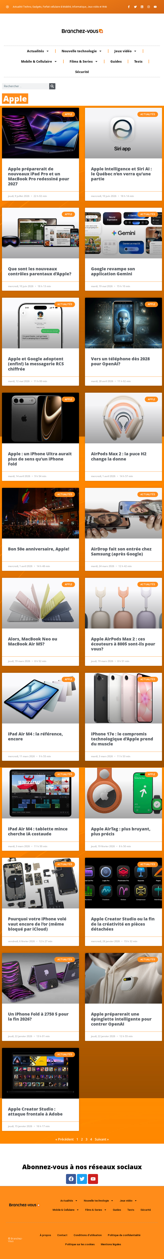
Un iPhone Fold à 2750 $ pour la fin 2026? (38, 1016)
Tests (138, 61)
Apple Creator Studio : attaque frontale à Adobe (35, 1111)
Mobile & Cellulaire (36, 61)
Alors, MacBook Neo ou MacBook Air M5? (32, 641)
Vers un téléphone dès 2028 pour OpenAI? (120, 361)
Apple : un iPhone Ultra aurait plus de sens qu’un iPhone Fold (40, 458)
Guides (116, 61)
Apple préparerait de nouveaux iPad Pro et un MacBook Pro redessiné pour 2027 (38, 176)
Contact (62, 1235)
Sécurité (82, 72)
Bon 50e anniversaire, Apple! (38, 549)
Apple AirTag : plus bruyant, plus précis (120, 831)
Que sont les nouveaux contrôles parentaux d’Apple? (39, 271)
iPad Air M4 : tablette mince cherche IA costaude (38, 831)
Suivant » (102, 1139)
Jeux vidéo (123, 51)
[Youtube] (155, 7)
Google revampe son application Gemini (113, 271)
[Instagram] (148, 7)
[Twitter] (135, 7)
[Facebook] (71, 1179)
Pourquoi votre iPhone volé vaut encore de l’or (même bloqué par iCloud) (37, 924)
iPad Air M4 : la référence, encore (35, 736)
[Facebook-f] (129, 7)
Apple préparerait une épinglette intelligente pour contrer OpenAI (121, 1019)
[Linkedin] (142, 7)
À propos (45, 1235)
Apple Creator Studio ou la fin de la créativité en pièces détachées (123, 924)
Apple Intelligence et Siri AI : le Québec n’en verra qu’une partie (121, 174)
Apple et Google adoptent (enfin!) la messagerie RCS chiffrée (36, 364)
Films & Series (81, 61)
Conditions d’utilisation (88, 1235)
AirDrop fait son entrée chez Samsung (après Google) (121, 551)
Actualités (35, 51)
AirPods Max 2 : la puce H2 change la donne (118, 456)
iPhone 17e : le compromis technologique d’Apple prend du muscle (122, 739)
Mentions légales (111, 1244)
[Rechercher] (52, 86)
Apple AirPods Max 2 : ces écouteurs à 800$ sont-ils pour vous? (123, 644)
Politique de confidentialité (124, 1235)
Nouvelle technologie (79, 51)
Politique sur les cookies (80, 1244)
